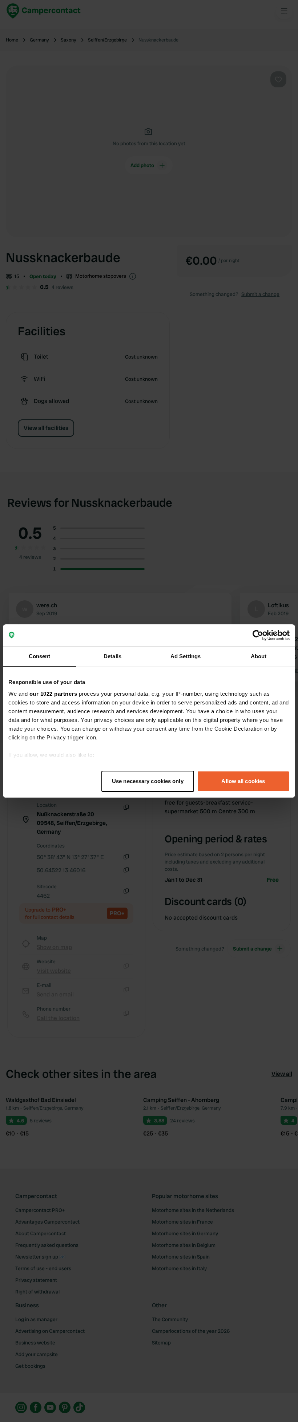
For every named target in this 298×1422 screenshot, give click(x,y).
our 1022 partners (53, 694)
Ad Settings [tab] (185, 656)
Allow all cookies (243, 781)
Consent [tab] (40, 656)
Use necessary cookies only (148, 781)
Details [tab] (112, 656)
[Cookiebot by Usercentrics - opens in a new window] (258, 635)
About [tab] (259, 656)
